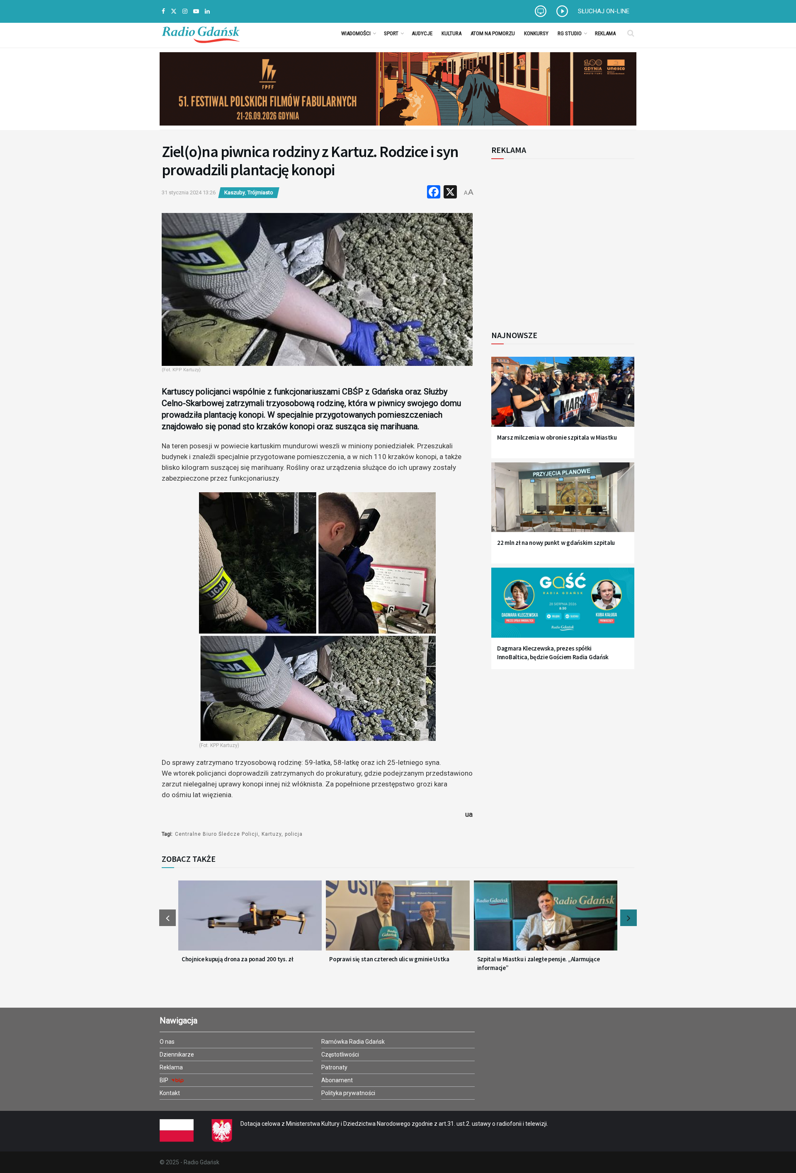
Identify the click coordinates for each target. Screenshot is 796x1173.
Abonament (337, 1080)
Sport (391, 33)
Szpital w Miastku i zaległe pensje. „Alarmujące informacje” (538, 963)
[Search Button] (630, 33)
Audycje (422, 33)
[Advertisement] (559, 240)
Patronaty (334, 1067)
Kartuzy (272, 834)
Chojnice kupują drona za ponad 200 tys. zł (237, 959)
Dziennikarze (177, 1054)
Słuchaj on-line (603, 11)
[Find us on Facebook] (163, 11)
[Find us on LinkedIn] (207, 11)
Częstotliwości (340, 1054)
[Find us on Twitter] (174, 11)
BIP (165, 1080)
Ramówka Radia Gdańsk (353, 1041)
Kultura (451, 33)
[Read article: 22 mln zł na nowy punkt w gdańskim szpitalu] (562, 502)
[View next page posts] (628, 917)
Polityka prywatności (348, 1093)
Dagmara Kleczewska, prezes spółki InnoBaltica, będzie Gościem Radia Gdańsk (553, 652)
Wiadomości (356, 33)
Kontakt (170, 1093)
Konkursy (536, 33)
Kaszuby (234, 192)
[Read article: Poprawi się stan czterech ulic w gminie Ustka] (397, 920)
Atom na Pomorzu (493, 33)
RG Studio (570, 33)
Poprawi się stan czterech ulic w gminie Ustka (389, 959)
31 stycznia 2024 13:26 (189, 192)
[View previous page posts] (167, 917)
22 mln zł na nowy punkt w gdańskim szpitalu (556, 543)
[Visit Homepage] (201, 33)
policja (294, 834)
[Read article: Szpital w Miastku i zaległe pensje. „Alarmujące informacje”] (545, 920)
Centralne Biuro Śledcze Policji (216, 834)
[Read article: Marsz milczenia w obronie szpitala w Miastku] (562, 397)
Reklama (605, 33)
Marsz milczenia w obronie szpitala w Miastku (557, 437)
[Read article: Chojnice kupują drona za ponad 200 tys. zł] (250, 920)
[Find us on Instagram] (184, 11)
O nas (167, 1041)
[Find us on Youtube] (196, 11)
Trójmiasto (260, 192)
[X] (450, 193)
